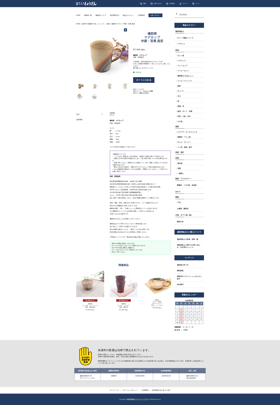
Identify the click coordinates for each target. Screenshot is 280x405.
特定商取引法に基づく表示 (161, 390)
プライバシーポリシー (130, 390)
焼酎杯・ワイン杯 (184, 137)
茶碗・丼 (181, 106)
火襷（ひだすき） (144, 93)
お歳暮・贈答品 (182, 208)
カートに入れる (143, 80)
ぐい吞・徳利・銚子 (185, 147)
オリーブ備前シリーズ (185, 38)
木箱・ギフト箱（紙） (184, 215)
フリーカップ (182, 66)
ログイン (185, 3)
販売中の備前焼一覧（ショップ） (93, 24)
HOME (78, 15)
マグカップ (146, 91)
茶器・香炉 (179, 152)
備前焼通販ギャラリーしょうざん (137, 399)
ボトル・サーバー (184, 142)
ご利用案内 (141, 15)
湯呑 (179, 86)
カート (198, 3)
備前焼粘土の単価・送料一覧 (187, 239)
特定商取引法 (114, 15)
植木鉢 (180, 163)
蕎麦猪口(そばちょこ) (185, 76)
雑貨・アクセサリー (183, 179)
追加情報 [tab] (79, 119)
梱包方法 (180, 222)
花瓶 (179, 168)
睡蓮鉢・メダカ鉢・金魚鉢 (187, 185)
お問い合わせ (158, 3)
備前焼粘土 (179, 31)
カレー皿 (181, 55)
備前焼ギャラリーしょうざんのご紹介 (189, 277)
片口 (179, 96)
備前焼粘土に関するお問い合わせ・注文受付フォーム (188, 246)
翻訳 (144, 3)
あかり (178, 191)
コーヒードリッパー (185, 81)
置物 (177, 197)
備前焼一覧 (88, 15)
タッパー (181, 91)
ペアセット (181, 44)
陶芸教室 (180, 270)
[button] (125, 29)
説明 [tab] (77, 114)
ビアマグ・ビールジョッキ (187, 132)
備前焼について (100, 15)
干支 (179, 202)
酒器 (177, 126)
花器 (177, 158)
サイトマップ (114, 390)
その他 (180, 121)
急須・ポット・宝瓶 (185, 111)
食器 (108, 24)
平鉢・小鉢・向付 (184, 116)
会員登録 (172, 3)
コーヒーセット (183, 71)
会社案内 (180, 284)
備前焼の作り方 (182, 265)
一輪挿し (181, 173)
